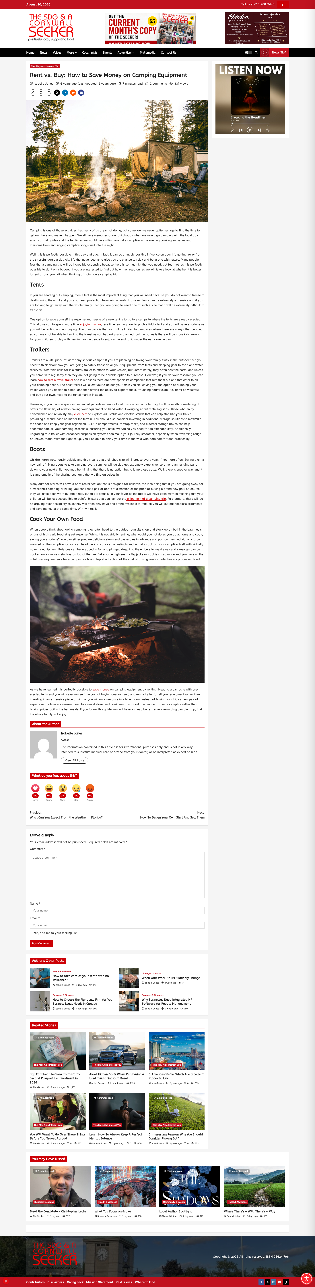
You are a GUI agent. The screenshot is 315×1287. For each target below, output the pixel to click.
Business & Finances (63, 995)
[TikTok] (286, 1282)
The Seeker (39, 1216)
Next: (172, 815)
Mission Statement (99, 1282)
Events (107, 52)
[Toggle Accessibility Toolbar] (306, 1278)
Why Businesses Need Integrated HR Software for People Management (129, 1001)
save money (101, 689)
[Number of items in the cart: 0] (283, 4)
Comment (38, 849)
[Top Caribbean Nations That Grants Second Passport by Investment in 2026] (58, 1051)
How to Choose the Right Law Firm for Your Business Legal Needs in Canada (40, 1001)
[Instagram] (273, 1282)
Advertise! (125, 52)
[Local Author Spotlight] (189, 1186)
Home (30, 52)
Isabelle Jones (43, 83)
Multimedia (147, 52)
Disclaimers (55, 1282)
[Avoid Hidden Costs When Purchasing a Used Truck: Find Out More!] (117, 1051)
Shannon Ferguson (107, 1216)
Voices (57, 52)
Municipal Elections (44, 1202)
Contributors (35, 1282)
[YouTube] (280, 1282)
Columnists (89, 52)
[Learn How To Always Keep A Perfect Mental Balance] (117, 1111)
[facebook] (261, 1282)
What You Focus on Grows (113, 1211)
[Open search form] (256, 52)
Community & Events (174, 1202)
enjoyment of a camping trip (146, 498)
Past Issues (124, 1282)
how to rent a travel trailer (55, 380)
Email (35, 918)
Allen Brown (39, 1087)
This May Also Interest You (45, 66)
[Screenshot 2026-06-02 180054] (257, 28)
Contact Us (168, 52)
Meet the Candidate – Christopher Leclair (59, 1211)
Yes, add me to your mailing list (54, 933)
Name (35, 903)
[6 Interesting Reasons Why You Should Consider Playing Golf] (177, 1111)
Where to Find (145, 1282)
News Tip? (279, 52)
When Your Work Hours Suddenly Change (129, 978)
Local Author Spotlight (175, 1211)
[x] (267, 1282)
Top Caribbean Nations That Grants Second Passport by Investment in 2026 (55, 1078)
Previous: (66, 815)
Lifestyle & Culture (151, 973)
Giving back (75, 1282)
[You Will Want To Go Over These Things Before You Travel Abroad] (58, 1111)
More (70, 52)
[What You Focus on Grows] (125, 1186)
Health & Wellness (62, 971)
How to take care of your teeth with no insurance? (40, 978)
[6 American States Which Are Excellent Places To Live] (177, 1051)
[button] (248, 52)
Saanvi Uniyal (234, 1216)
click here (81, 414)
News (43, 52)
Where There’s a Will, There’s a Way (249, 1211)
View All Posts (74, 760)
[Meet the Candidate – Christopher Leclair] (60, 1186)
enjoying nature (90, 324)
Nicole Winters (169, 1216)
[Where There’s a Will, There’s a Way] (254, 1186)
